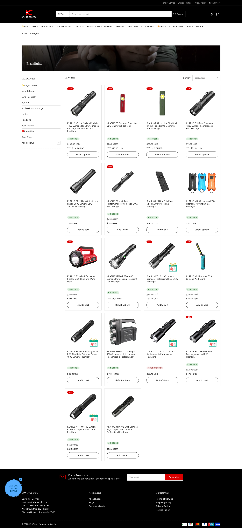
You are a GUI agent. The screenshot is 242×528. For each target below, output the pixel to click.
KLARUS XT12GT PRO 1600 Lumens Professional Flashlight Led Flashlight (122, 279)
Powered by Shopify (47, 524)
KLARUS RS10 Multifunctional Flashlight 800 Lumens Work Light (81, 279)
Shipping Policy (184, 3)
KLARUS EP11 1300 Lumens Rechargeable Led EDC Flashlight (199, 354)
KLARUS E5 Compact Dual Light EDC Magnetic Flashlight (122, 124)
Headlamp (133, 26)
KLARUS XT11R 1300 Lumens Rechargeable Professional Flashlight (160, 354)
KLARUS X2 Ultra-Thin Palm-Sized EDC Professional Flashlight (160, 204)
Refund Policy (214, 3)
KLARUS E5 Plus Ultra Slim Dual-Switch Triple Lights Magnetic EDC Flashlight (162, 126)
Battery (80, 26)
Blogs (91, 502)
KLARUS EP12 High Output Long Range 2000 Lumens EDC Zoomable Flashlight (82, 204)
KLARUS (33, 524)
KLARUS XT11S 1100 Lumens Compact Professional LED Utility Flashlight (162, 279)
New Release (47, 26)
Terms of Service (167, 3)
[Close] (20, 479)
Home (24, 33)
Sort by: (187, 78)
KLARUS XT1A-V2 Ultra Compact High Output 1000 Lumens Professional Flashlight (122, 429)
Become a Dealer (97, 506)
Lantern (120, 26)
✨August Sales (30, 26)
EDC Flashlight (64, 26)
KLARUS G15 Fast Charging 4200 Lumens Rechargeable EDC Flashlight (199, 126)
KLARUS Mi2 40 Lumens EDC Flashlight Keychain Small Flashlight (200, 204)
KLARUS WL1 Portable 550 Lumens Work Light (199, 277)
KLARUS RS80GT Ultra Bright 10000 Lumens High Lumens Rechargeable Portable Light (121, 354)
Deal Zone (178, 26)
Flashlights (34, 33)
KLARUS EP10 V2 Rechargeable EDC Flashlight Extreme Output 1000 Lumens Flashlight (82, 354)
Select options (83, 154)
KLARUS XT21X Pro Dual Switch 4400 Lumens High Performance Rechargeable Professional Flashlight (83, 127)
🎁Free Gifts (163, 26)
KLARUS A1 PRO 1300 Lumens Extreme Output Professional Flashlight (81, 429)
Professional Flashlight (100, 26)
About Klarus (194, 26)
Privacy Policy (200, 3)
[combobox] (128, 14)
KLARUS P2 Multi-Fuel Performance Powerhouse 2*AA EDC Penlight (122, 204)
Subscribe (174, 477)
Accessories (147, 26)
